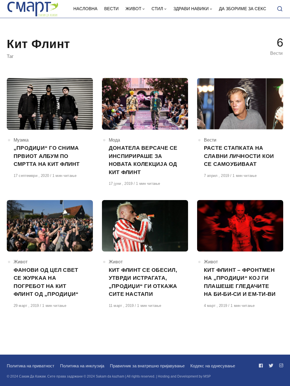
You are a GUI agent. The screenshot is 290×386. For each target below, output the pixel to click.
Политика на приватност (30, 365)
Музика (21, 140)
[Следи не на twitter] (271, 365)
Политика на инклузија (82, 365)
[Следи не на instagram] (280, 365)
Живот (20, 261)
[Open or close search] (279, 9)
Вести (210, 140)
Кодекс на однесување (212, 365)
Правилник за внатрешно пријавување (147, 365)
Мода (114, 140)
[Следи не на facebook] (262, 365)
